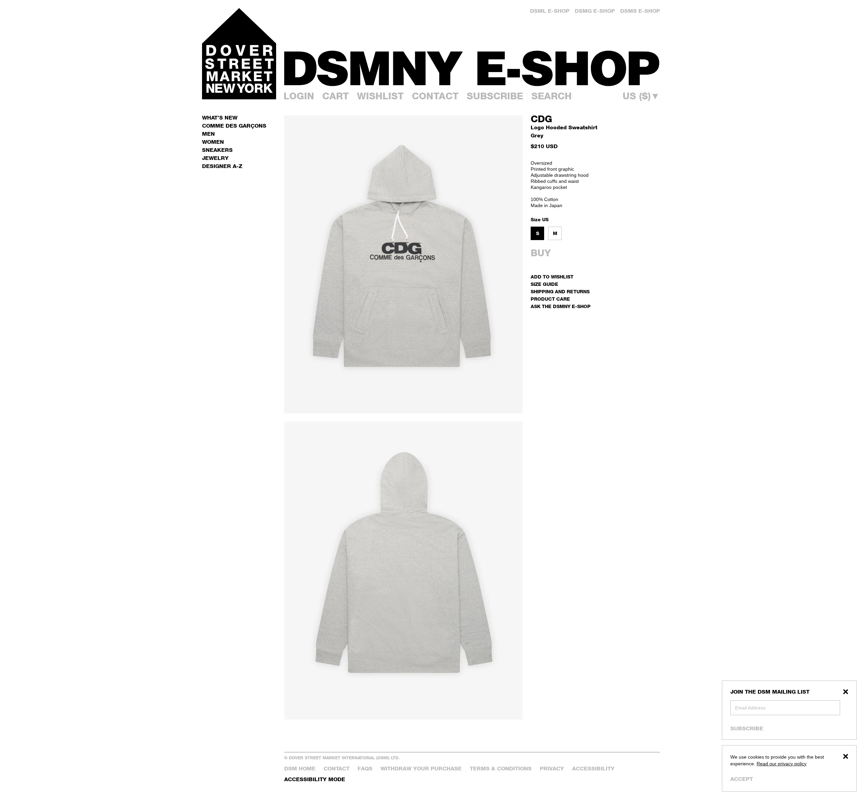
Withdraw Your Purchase (421, 768)
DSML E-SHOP (549, 11)
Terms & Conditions (501, 768)
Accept (741, 779)
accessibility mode (314, 779)
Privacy (552, 768)
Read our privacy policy (781, 763)
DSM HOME (300, 768)
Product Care (550, 299)
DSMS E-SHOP (640, 11)
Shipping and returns (560, 291)
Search (551, 96)
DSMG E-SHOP (595, 11)
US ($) (641, 96)
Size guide (544, 284)
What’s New (219, 117)
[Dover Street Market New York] (239, 53)
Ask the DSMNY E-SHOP (561, 306)
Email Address (750, 707)
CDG (541, 119)
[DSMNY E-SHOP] (472, 64)
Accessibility (593, 768)
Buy (541, 253)
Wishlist (380, 96)
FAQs (365, 768)
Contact (435, 96)
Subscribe (746, 728)
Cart (335, 96)
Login (299, 96)
